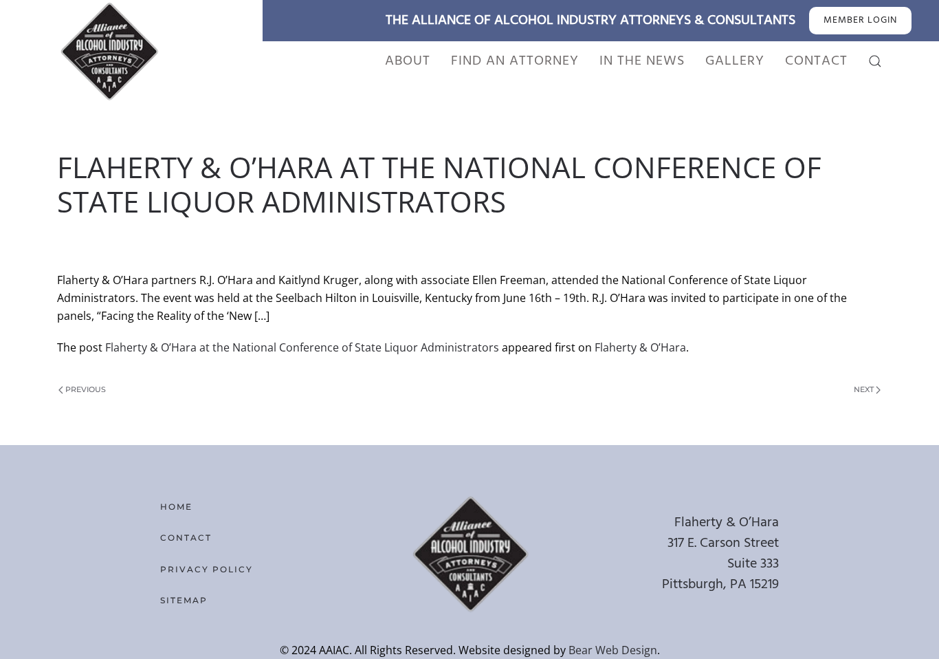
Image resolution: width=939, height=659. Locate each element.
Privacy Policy (206, 569)
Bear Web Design (612, 650)
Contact (816, 61)
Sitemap (184, 600)
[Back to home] (108, 51)
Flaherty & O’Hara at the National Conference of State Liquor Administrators (302, 347)
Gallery (734, 61)
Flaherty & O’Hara (640, 347)
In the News (642, 61)
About (407, 61)
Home (176, 506)
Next (864, 389)
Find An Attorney (515, 61)
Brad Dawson (160, 238)
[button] (875, 61)
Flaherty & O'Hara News (424, 238)
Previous (85, 389)
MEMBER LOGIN (860, 20)
